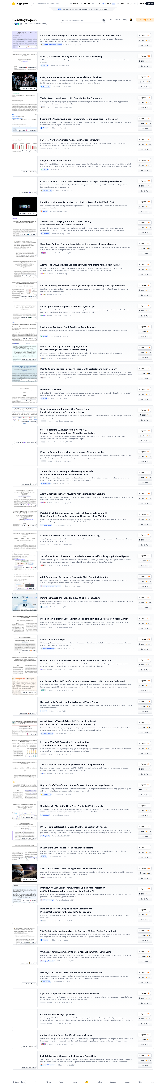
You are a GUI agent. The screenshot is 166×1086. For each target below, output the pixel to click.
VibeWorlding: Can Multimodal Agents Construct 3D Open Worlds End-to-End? (78, 930)
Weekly (117, 20)
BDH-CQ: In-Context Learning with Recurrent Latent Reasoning (71, 56)
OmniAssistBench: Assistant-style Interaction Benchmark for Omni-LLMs (75, 951)
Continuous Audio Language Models (57, 1014)
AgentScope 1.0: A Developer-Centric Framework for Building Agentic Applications (80, 264)
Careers (74, 1082)
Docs (122, 4)
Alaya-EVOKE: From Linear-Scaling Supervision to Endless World (71, 868)
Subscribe (103, 9)
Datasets (86, 4)
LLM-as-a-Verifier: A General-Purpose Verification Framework (70, 139)
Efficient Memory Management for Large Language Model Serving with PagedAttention (82, 285)
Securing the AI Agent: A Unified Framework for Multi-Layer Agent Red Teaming (79, 118)
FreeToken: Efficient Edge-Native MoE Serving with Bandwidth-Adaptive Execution (80, 35)
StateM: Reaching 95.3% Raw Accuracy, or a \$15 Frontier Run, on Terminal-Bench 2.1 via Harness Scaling (67, 431)
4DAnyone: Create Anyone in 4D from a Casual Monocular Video (71, 77)
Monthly (124, 20)
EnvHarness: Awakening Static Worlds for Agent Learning (68, 327)
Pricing (129, 4)
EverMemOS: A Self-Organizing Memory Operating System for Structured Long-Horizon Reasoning (64, 744)
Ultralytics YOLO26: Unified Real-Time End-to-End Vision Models (71, 806)
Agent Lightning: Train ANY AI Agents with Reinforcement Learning (72, 493)
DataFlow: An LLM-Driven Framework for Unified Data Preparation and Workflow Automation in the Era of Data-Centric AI (72, 889)
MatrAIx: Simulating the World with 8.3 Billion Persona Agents (70, 597)
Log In (141, 4)
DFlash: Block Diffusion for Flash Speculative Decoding (66, 847)
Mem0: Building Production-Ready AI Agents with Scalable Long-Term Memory (78, 368)
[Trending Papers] (131, 20)
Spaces (97, 4)
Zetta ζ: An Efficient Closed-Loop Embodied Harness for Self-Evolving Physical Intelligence (84, 556)
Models (75, 4)
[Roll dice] (103, 20)
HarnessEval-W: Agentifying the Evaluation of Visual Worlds (69, 701)
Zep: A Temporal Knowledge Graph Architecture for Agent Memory (72, 764)
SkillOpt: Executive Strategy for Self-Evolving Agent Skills (68, 1055)
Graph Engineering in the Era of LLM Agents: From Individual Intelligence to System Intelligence (64, 410)
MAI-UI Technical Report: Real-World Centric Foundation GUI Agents (73, 826)
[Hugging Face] (86, 1082)
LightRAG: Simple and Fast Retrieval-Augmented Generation (69, 993)
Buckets (110, 4)
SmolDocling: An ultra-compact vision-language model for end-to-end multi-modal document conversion (66, 473)
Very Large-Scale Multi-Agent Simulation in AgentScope (67, 306)
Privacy (48, 1082)
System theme (20, 1082)
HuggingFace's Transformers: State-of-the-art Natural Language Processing (77, 785)
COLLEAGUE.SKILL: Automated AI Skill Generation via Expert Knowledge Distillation (81, 181)
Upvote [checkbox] (145, 35)
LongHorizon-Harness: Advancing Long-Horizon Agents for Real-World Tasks (77, 202)
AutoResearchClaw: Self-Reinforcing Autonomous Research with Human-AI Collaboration (83, 681)
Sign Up (150, 4)
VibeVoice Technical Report (53, 639)
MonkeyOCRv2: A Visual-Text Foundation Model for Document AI (71, 972)
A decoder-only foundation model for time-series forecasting (70, 535)
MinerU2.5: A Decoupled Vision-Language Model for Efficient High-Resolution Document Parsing (63, 348)
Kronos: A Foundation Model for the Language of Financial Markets (73, 452)
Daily (110, 20)
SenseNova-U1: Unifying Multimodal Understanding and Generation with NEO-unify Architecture (65, 223)
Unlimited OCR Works (50, 389)
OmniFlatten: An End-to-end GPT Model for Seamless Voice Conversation (75, 660)
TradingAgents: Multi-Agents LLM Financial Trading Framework (71, 98)
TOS (36, 1082)
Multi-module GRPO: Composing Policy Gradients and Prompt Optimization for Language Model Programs (66, 910)
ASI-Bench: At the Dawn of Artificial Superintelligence (66, 1035)
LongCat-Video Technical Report (56, 160)
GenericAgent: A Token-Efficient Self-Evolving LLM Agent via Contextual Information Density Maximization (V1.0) (68, 723)
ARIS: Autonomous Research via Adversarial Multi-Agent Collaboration (74, 576)
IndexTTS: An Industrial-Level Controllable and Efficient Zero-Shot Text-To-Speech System (84, 618)
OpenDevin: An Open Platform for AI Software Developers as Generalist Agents (78, 243)
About (61, 1082)
